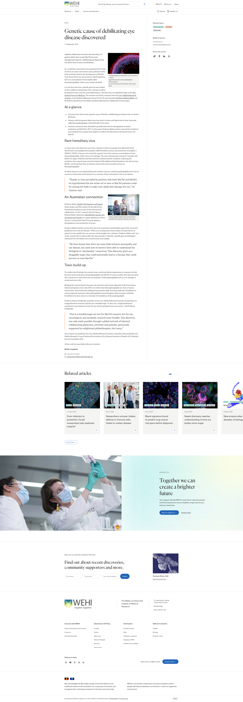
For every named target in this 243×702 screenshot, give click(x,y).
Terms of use (124, 699)
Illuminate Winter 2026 (160, 576)
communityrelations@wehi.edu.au (79, 357)
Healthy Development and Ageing (90, 204)
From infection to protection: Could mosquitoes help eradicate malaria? (80, 421)
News (66, 23)
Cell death (169, 27)
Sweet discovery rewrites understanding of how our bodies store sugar (197, 419)
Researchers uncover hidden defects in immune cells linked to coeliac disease (121, 419)
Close (175, 699)
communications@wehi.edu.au (162, 45)
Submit (124, 576)
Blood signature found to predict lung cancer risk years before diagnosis (159, 419)
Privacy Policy (114, 699)
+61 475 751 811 (158, 42)
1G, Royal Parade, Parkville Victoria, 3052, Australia (161, 601)
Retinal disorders (158, 27)
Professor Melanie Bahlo (125, 98)
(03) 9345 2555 (158, 606)
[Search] (144, 4)
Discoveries (157, 30)
